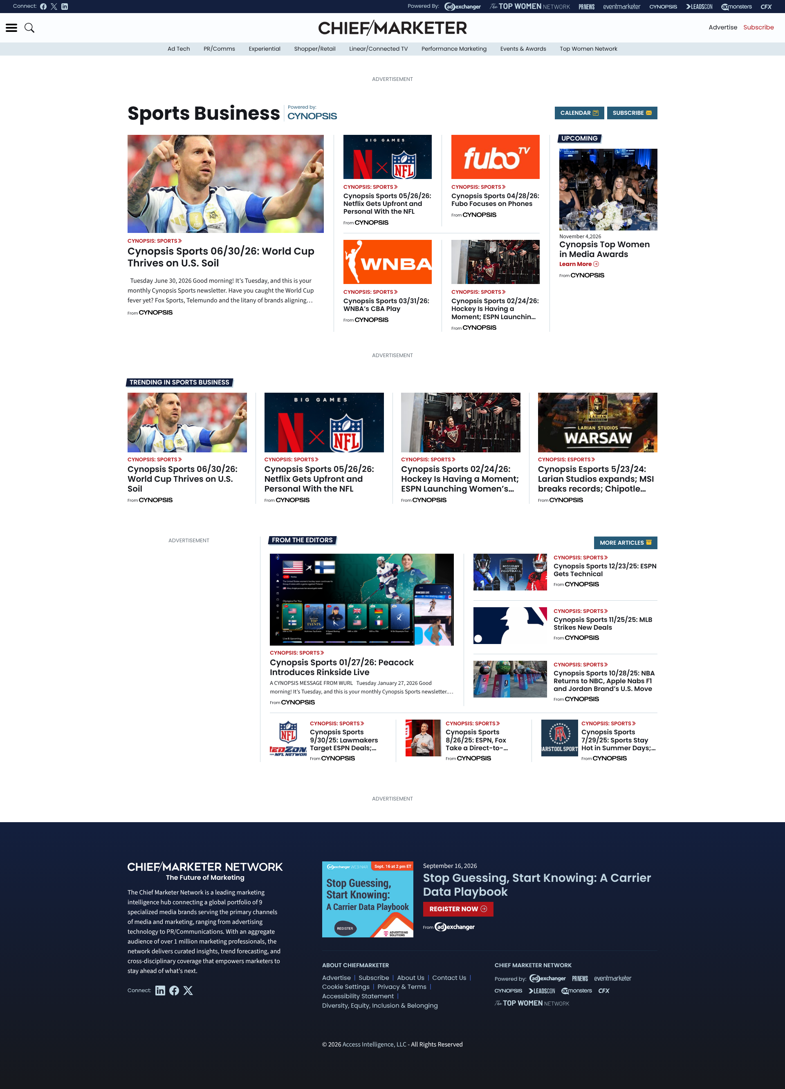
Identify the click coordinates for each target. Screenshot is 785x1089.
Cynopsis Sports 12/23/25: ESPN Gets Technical (605, 570)
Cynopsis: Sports (152, 241)
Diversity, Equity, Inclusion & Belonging (380, 1006)
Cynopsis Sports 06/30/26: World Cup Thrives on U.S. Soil (221, 257)
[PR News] (586, 6)
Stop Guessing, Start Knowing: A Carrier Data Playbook (537, 885)
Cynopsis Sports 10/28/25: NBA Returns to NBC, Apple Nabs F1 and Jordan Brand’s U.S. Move (604, 681)
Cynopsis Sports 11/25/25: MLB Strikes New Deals (603, 623)
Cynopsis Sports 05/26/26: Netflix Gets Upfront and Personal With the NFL (387, 203)
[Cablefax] (766, 6)
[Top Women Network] (530, 6)
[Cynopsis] (663, 7)
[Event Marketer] (622, 6)
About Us (410, 978)
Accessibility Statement (358, 996)
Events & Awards (523, 49)
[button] (11, 27)
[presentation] (226, 183)
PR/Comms (219, 49)
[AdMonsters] (736, 6)
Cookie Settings (346, 987)
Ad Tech (179, 49)
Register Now (455, 909)
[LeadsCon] (699, 6)
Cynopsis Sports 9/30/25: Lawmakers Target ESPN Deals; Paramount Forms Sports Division (344, 747)
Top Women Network (588, 49)
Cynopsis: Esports (564, 459)
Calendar (576, 113)
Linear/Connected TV (379, 49)
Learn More (576, 264)
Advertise (723, 27)
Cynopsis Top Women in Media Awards (604, 249)
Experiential (264, 49)
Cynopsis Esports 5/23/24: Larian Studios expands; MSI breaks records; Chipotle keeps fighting (596, 483)
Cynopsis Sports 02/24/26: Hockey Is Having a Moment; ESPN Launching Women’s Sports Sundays (495, 312)
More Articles (622, 543)
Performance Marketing (454, 49)
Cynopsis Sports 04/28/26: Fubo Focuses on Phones (495, 199)
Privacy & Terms (401, 987)
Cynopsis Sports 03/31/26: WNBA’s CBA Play (386, 304)
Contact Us (450, 978)
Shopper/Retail (315, 49)
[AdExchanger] (462, 6)
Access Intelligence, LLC (374, 1044)
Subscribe (759, 27)
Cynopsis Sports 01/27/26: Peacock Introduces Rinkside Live (342, 667)
